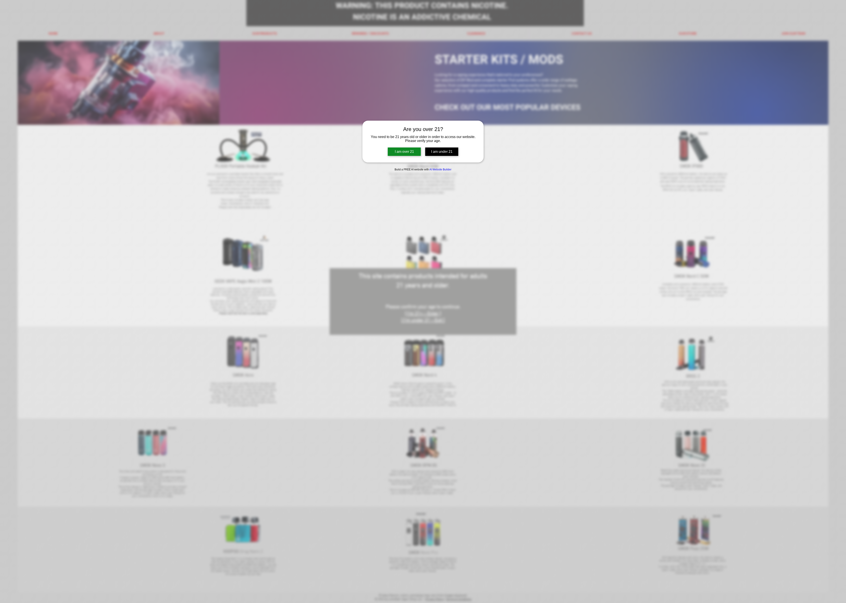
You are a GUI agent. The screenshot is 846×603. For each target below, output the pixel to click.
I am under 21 (442, 151)
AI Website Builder (440, 169)
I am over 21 (404, 151)
